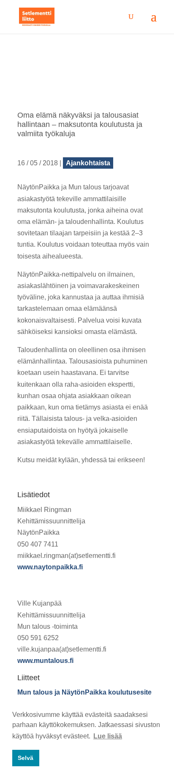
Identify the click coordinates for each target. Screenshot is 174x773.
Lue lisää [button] (107, 736)
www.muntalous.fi (45, 660)
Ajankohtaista (88, 163)
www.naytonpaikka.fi (50, 567)
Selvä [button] (25, 757)
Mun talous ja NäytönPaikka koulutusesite (84, 692)
